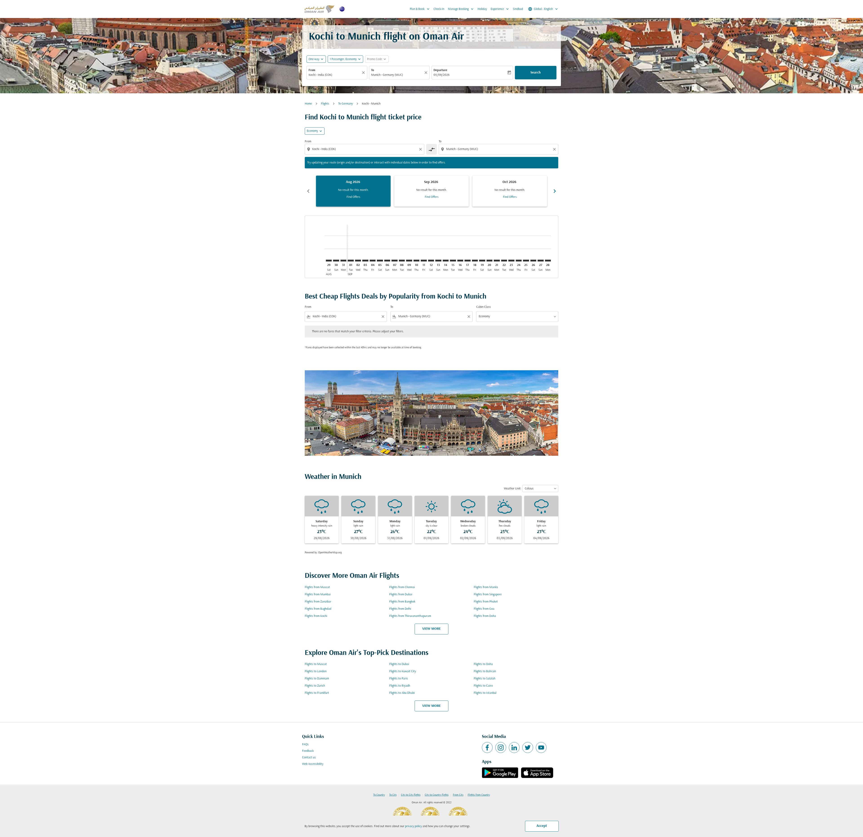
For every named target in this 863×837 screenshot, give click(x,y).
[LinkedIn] (514, 747)
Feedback (308, 751)
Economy (312, 131)
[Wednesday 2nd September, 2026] (358, 260)
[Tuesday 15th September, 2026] (453, 260)
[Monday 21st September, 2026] (497, 260)
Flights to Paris (398, 678)
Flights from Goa (484, 609)
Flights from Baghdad (318, 609)
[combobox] (335, 75)
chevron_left (308, 191)
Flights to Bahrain (485, 671)
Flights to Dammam (317, 678)
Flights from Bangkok (402, 601)
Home (308, 103)
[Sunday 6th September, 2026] (387, 260)
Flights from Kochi (316, 616)
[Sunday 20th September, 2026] (489, 260)
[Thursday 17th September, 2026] (467, 260)
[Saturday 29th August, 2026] (329, 260)
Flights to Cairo (483, 685)
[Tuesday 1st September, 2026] (351, 260)
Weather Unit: (512, 488)
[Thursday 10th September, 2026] (416, 260)
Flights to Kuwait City (402, 671)
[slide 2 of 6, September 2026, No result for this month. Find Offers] (431, 191)
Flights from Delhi (400, 609)
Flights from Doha (485, 616)
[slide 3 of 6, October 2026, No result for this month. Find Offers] (509, 191)
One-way (314, 59)
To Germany (345, 103)
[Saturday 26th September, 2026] (533, 260)
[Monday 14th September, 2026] (446, 260)
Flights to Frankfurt (317, 693)
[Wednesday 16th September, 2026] (460, 260)
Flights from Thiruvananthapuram (410, 616)
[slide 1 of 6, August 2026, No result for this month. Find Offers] (353, 191)
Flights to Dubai (399, 664)
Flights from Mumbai (318, 594)
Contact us (309, 757)
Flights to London (316, 671)
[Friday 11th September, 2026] (424, 260)
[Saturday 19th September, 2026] (482, 260)
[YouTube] (541, 747)
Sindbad (518, 9)
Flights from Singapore (488, 594)
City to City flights (410, 795)
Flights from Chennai (402, 587)
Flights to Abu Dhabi (402, 693)
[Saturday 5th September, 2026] (380, 260)
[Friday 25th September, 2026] (526, 260)
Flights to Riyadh (399, 685)
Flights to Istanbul (485, 693)
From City (458, 795)
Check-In (439, 9)
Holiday (482, 9)
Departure (440, 70)
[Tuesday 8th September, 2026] (402, 260)
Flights (325, 103)
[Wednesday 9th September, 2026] (409, 260)
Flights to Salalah (484, 678)
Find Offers (353, 197)
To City (393, 795)
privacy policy (413, 826)
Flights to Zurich (315, 685)
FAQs (305, 744)
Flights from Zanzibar (318, 601)
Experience (500, 9)
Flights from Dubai (400, 594)
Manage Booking (461, 9)
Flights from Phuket (486, 601)
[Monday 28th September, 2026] (548, 260)
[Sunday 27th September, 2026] (540, 260)
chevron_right (554, 191)
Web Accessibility (312, 764)
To (372, 70)
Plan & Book (420, 9)
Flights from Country (479, 795)
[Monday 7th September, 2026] (394, 260)
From (312, 70)
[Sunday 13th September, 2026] (438, 260)
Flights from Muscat (317, 587)
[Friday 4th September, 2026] (373, 260)
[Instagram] (500, 747)
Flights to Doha (483, 664)
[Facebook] (487, 747)
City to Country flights (437, 795)
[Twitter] (527, 747)
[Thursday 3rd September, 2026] (365, 260)
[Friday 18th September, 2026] (475, 260)
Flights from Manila (486, 587)
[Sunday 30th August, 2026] (336, 260)
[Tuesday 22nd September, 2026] (504, 260)
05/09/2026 (441, 75)
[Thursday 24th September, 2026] (519, 260)
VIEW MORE (431, 629)
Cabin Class (483, 307)
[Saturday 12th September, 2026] (431, 260)
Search (535, 72)
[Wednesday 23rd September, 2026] (511, 260)
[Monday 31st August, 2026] (343, 260)
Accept (541, 826)
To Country (379, 795)
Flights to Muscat (316, 664)
